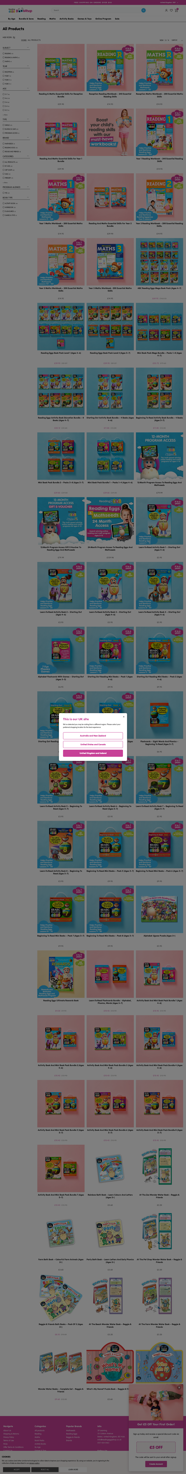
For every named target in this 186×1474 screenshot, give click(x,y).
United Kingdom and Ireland (93, 753)
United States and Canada (93, 744)
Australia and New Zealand (93, 735)
